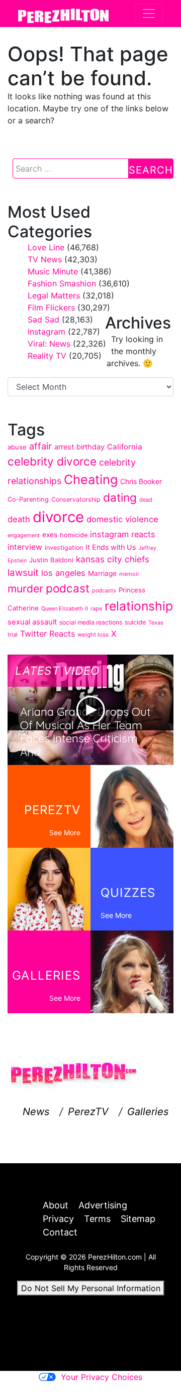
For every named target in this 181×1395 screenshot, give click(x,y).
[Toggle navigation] (149, 14)
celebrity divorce (52, 461)
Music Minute (53, 271)
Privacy (58, 1218)
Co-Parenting (28, 499)
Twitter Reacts (47, 634)
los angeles (63, 573)
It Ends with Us (110, 547)
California (124, 446)
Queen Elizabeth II (64, 608)
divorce (58, 517)
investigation (64, 547)
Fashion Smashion (62, 283)
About (55, 1205)
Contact (60, 1232)
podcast (67, 588)
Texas (155, 622)
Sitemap (138, 1218)
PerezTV (88, 1112)
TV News (45, 259)
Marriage (102, 573)
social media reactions (90, 622)
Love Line (46, 247)
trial (13, 634)
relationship (139, 605)
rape (96, 608)
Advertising (102, 1205)
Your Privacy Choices (101, 1377)
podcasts (104, 590)
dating (120, 497)
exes (49, 535)
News (36, 1112)
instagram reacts (122, 534)
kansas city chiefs (112, 559)
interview (25, 547)
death (19, 519)
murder (25, 588)
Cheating (91, 479)
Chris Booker (141, 481)
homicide (73, 535)
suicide (135, 622)
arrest (64, 446)
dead (145, 499)
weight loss (93, 634)
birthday (90, 446)
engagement (24, 535)
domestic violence (122, 519)
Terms (97, 1218)
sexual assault (32, 622)
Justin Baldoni (51, 560)
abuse (17, 447)
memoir (129, 573)
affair (40, 445)
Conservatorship (76, 499)
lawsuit (23, 572)
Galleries (147, 1112)
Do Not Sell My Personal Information (90, 1288)
